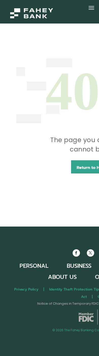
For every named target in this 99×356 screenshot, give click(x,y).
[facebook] (76, 253)
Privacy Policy (26, 289)
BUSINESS (79, 266)
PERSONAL (34, 266)
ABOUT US (62, 277)
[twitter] (90, 253)
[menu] (91, 8)
